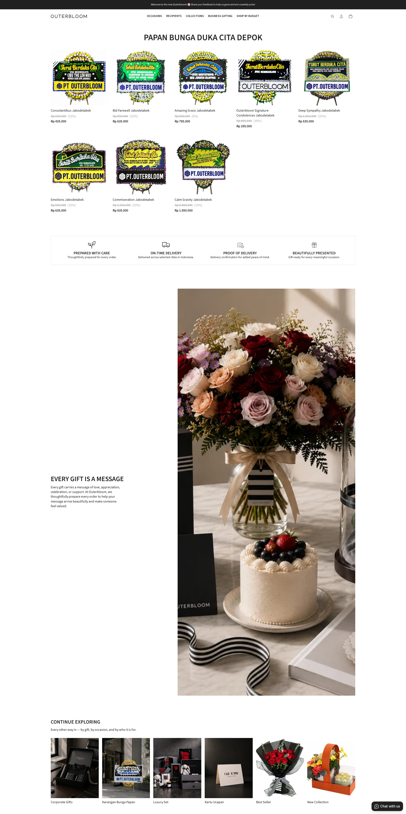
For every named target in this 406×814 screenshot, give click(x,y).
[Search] (332, 16)
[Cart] (350, 16)
